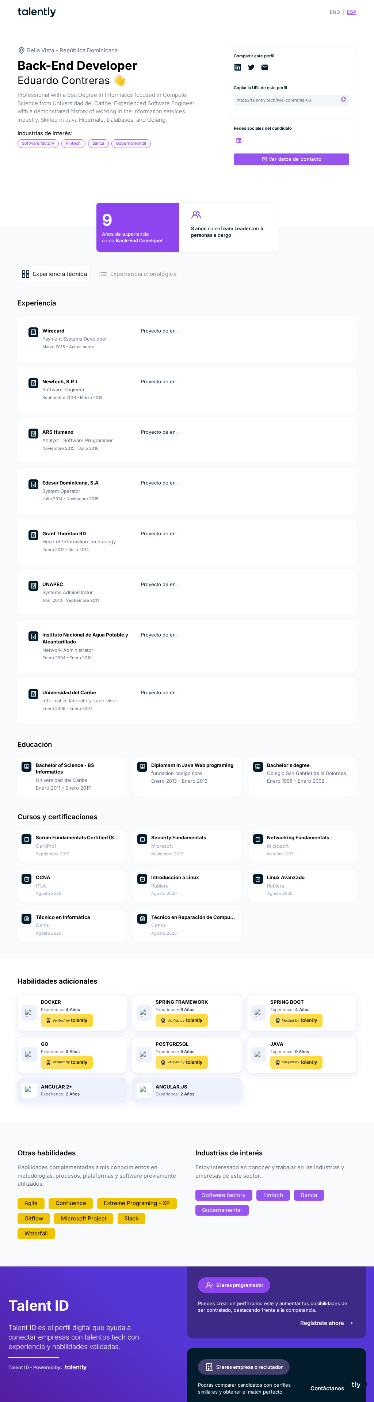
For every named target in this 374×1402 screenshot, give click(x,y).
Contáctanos (327, 1388)
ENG (335, 12)
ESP (351, 12)
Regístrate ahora (322, 1322)
